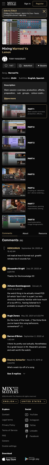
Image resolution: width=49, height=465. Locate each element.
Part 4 (31, 158)
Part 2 (31, 127)
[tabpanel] (24, 308)
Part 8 (31, 219)
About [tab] (25, 233)
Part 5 (31, 174)
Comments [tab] (7, 233)
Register (40, 3)
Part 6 (31, 188)
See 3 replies (14, 373)
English (9, 401)
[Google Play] (36, 459)
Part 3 (31, 143)
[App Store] (13, 459)
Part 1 (31, 109)
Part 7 (31, 204)
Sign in (27, 3)
